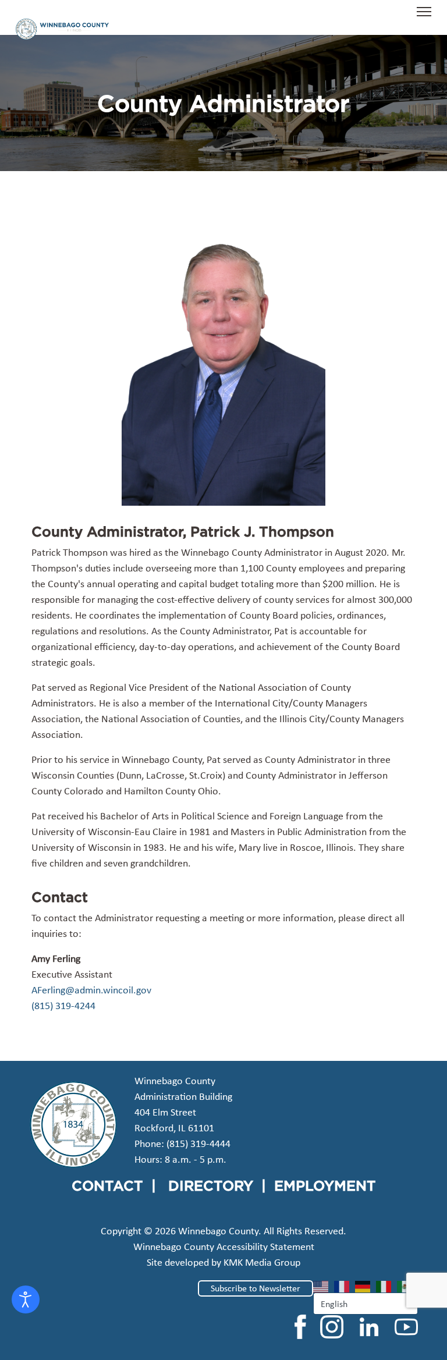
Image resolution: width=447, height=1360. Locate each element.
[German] (365, 1286)
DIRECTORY (210, 1185)
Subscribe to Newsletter (255, 1288)
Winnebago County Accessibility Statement (223, 1246)
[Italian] (386, 1286)
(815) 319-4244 (63, 1005)
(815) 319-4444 (198, 1143)
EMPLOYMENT (325, 1185)
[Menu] (424, 17)
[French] (344, 1286)
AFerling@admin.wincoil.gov (91, 989)
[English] (323, 1286)
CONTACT (107, 1185)
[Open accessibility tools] (26, 1299)
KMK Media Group (262, 1262)
